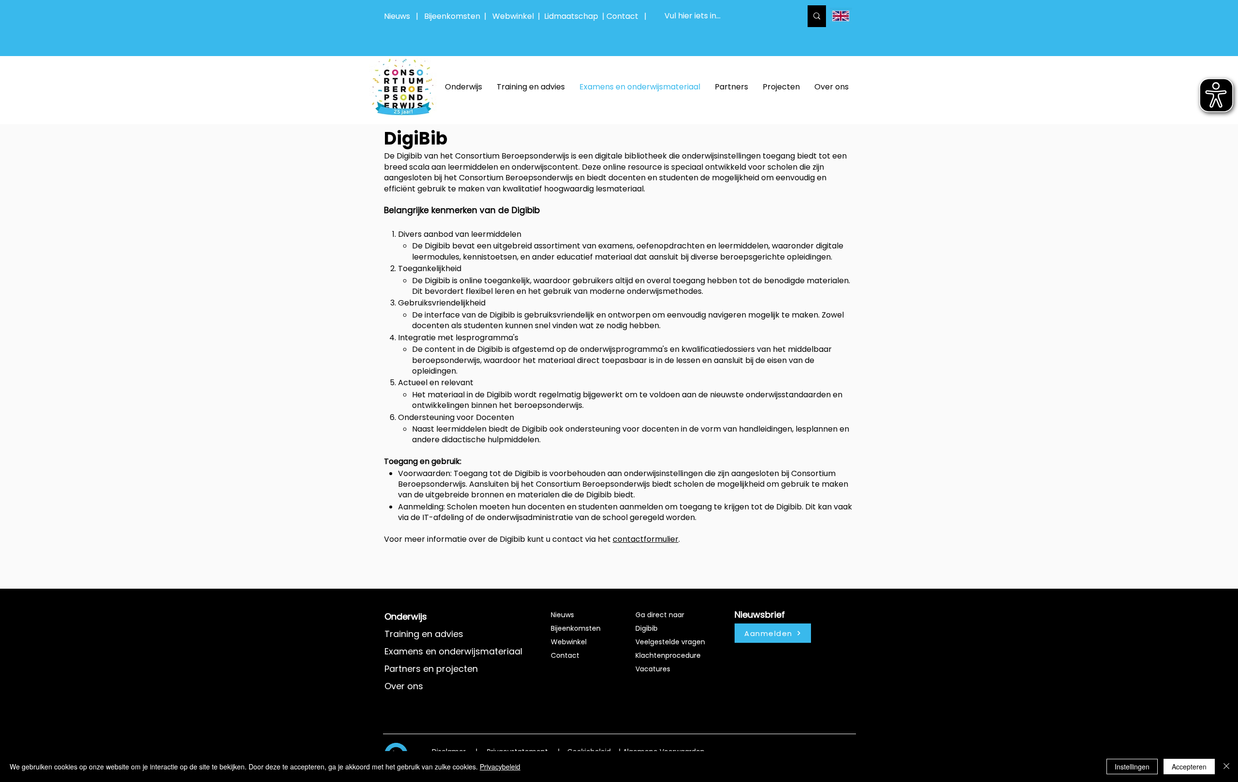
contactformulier (645, 539)
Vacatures (652, 669)
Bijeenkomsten (454, 16)
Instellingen (1132, 766)
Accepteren (1189, 766)
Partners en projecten (431, 669)
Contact (565, 655)
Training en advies (423, 634)
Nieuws (397, 16)
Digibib (646, 628)
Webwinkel (515, 16)
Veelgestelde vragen (670, 642)
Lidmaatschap (571, 16)
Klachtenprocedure (668, 655)
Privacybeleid (500, 766)
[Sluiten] (1226, 766)
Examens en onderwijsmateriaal (453, 651)
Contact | (627, 16)
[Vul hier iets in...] (817, 16)
